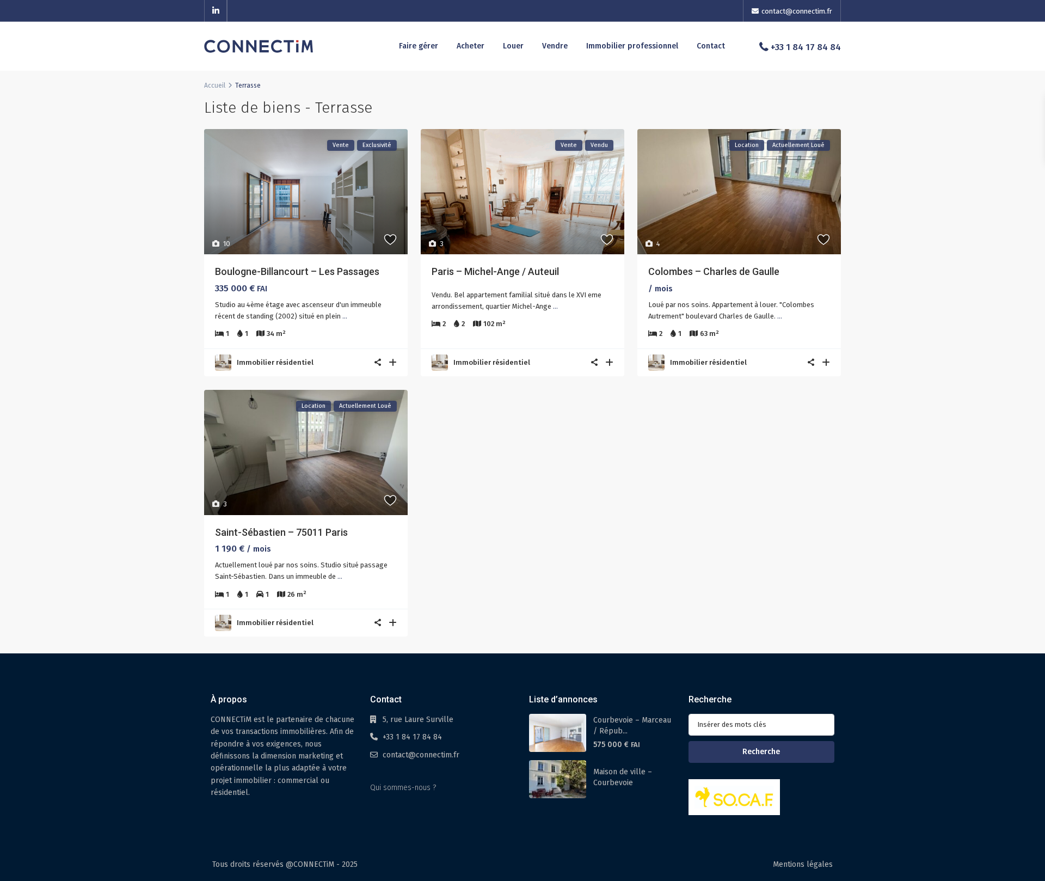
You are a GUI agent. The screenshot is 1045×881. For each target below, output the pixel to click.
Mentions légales (803, 864)
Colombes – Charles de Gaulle (713, 271)
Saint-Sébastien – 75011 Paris (281, 532)
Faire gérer (418, 46)
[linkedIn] (216, 11)
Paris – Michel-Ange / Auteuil (495, 271)
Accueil (214, 85)
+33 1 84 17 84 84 (806, 47)
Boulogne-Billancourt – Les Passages (297, 271)
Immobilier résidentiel (275, 362)
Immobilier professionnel (632, 46)
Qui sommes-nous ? (403, 787)
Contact (711, 46)
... (344, 316)
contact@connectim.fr (421, 755)
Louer (513, 46)
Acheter (470, 46)
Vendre (555, 46)
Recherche (761, 751)
